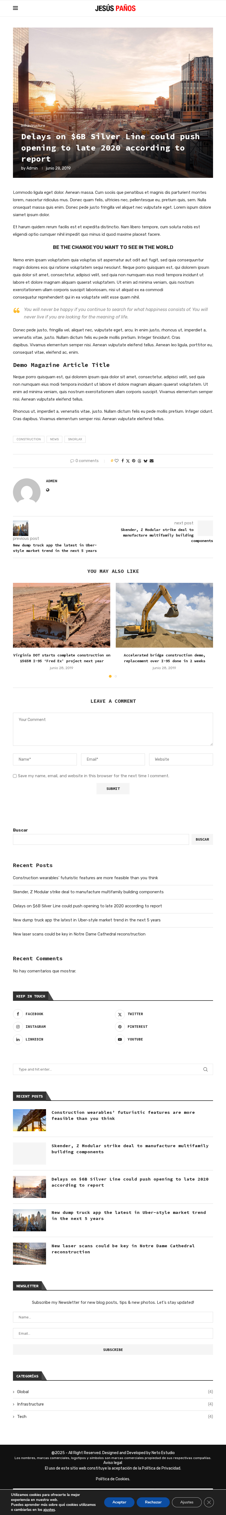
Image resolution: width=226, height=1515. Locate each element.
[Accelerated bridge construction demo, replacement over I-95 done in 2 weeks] (164, 615)
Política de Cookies (112, 1479)
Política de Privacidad (161, 1468)
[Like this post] (117, 460)
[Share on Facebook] (123, 460)
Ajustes (186, 1502)
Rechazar (153, 1502)
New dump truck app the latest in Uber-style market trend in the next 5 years (87, 920)
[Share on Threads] (139, 460)
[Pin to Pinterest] (133, 460)
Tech (115, 1416)
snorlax (75, 439)
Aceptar (119, 1502)
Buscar (20, 830)
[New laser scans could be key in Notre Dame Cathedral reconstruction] (29, 1254)
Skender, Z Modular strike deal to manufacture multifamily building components (88, 891)
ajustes (49, 1509)
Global (115, 1391)
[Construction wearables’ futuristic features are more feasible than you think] (29, 1120)
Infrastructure (115, 1404)
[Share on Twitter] (128, 460)
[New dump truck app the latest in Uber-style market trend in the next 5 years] (29, 1220)
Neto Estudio (163, 1452)
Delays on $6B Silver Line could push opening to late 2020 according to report (87, 905)
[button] (20, 630)
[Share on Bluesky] (145, 460)
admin (32, 168)
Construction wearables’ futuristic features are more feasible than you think (85, 877)
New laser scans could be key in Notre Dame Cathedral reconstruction (79, 934)
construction (29, 439)
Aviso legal (112, 1462)
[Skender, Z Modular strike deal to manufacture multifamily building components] (29, 1154)
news (54, 439)
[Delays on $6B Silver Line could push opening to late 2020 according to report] (29, 1187)
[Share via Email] (152, 460)
